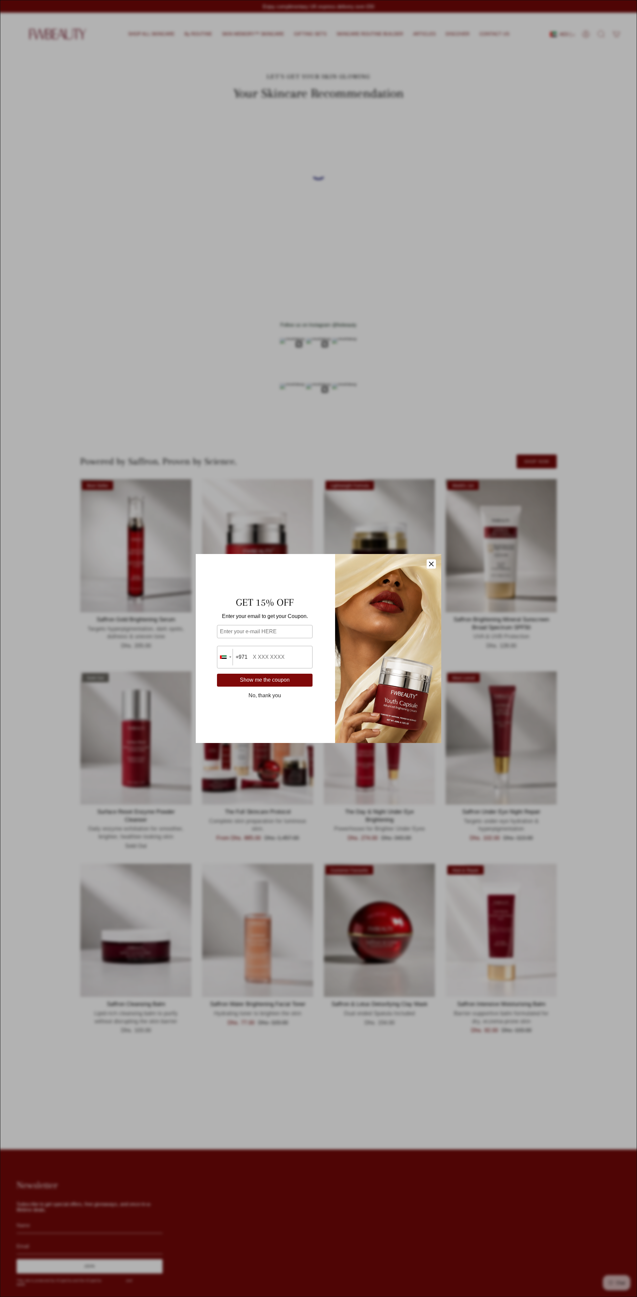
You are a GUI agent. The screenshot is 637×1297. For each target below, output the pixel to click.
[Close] (431, 564)
